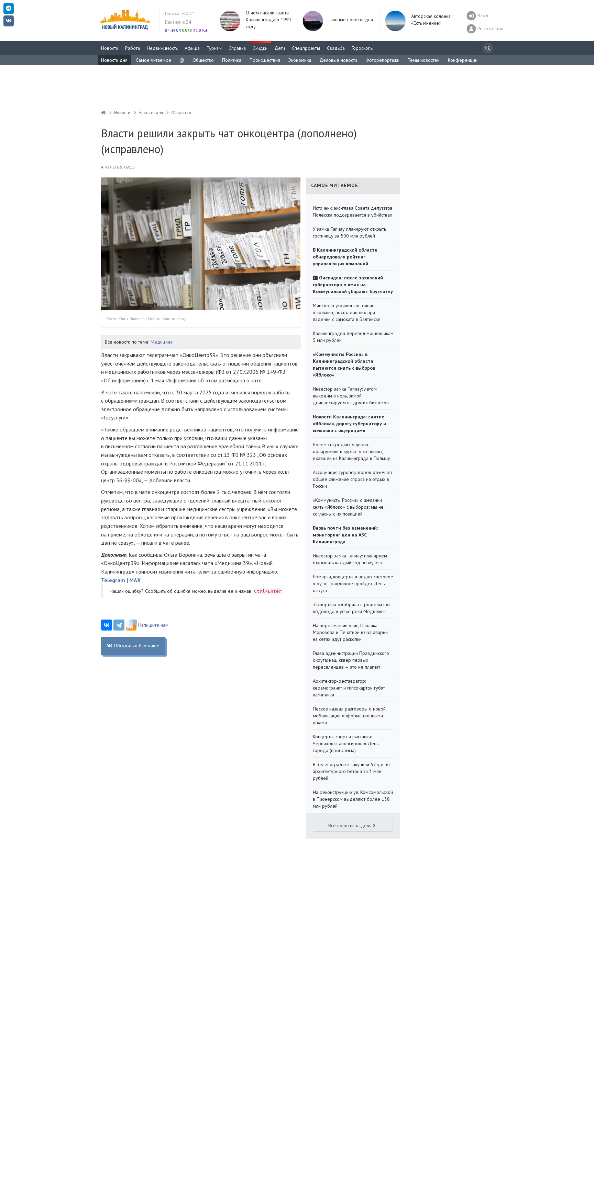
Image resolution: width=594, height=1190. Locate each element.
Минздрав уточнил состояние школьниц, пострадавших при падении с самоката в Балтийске (347, 312)
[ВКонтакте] (106, 625)
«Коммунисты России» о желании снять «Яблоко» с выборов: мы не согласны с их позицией (348, 507)
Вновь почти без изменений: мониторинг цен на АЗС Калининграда (345, 535)
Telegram (113, 580)
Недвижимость (162, 48)
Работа (132, 48)
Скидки (260, 48)
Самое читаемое (153, 60)
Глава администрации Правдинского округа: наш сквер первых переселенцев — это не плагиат (351, 660)
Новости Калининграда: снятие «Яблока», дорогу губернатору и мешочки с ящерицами (349, 424)
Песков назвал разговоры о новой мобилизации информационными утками (349, 716)
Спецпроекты (306, 48)
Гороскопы (363, 48)
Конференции (462, 60)
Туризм (214, 48)
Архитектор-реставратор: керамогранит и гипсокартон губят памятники (349, 688)
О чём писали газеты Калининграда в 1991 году (269, 20)
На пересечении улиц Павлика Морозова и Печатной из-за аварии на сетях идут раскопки (350, 632)
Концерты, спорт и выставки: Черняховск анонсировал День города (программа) (345, 743)
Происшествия (265, 60)
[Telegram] (118, 625)
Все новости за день (349, 825)
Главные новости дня (351, 19)
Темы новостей (424, 60)
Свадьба (336, 48)
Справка (237, 48)
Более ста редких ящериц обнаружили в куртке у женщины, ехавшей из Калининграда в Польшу (351, 451)
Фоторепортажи (382, 60)
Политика (231, 60)
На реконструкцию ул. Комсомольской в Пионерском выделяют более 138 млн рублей (353, 799)
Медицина (162, 342)
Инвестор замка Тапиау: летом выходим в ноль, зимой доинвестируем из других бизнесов (351, 396)
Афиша (192, 48)
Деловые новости (338, 60)
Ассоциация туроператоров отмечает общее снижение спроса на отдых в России (352, 479)
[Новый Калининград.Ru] (103, 112)
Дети (279, 48)
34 (178, 22)
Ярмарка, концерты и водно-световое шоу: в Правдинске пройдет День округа (353, 583)
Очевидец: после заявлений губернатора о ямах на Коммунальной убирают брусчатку (353, 284)
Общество (203, 60)
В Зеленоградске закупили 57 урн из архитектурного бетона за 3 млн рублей (351, 771)
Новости (109, 48)
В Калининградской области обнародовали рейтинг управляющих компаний (345, 257)
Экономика (299, 60)
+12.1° (179, 13)
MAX (135, 580)
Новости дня (114, 60)
